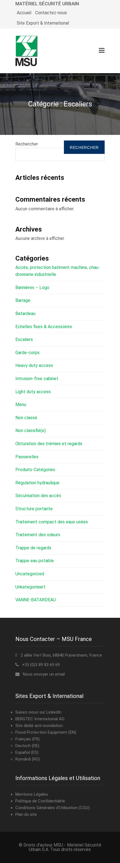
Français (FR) (27, 739)
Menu (20, 404)
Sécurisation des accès (38, 495)
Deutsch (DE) (27, 745)
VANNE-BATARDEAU (35, 599)
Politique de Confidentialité (40, 801)
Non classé (26, 417)
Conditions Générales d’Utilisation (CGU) (52, 807)
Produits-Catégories (35, 469)
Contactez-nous (51, 12)
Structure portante (34, 508)
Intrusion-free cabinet (36, 378)
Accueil (24, 12)
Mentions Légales (31, 794)
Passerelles (27, 456)
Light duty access (33, 391)
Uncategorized (29, 573)
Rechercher (26, 144)
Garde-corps (27, 352)
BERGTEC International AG (39, 718)
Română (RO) (27, 759)
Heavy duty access (34, 365)
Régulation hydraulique (37, 482)
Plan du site (26, 814)
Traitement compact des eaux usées (51, 522)
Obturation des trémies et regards (48, 443)
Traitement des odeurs (37, 534)
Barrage (22, 300)
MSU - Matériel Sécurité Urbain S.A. (65, 847)
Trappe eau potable (34, 560)
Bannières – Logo (32, 287)
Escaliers (24, 339)
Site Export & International (43, 23)
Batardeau (25, 313)
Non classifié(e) (30, 430)
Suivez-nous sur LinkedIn (38, 712)
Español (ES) (27, 752)
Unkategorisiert (30, 587)
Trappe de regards (33, 547)
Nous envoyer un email (44, 674)
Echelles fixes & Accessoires (43, 326)
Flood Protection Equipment (41, 732)
